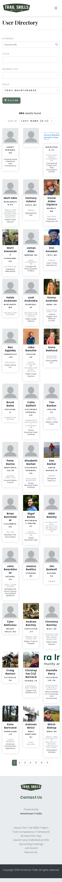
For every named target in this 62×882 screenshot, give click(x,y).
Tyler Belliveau (10, 623)
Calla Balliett (31, 403)
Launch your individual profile (31, 840)
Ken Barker (51, 462)
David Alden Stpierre (51, 201)
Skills (6, 84)
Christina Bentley (51, 623)
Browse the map (31, 836)
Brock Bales (10, 403)
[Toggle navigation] (55, 8)
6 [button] (41, 763)
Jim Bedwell (51, 567)
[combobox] (31, 60)
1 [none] (14, 763)
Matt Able (10, 198)
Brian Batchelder (10, 517)
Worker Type (10, 69)
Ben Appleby (10, 348)
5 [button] (36, 763)
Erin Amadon (52, 249)
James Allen (31, 249)
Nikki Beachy (52, 515)
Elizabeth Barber (31, 462)
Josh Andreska (31, 299)
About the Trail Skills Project (31, 828)
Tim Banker (51, 403)
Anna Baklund (51, 348)
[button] (47, 763)
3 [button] (25, 763)
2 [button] (19, 763)
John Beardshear (10, 569)
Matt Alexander (10, 251)
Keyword (8, 38)
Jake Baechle (30, 348)
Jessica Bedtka (31, 567)
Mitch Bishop (51, 726)
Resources (31, 852)
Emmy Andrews (52, 299)
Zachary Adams (31, 199)
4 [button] (30, 763)
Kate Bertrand (10, 726)
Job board (31, 848)
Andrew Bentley (31, 623)
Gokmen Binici (31, 726)
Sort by (12, 121)
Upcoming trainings (31, 844)
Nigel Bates (31, 515)
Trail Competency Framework (31, 832)
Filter (13, 100)
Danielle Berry (51, 671)
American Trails (31, 813)
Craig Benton (10, 671)
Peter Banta (10, 462)
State (5, 53)
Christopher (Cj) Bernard (31, 673)
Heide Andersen (10, 299)
